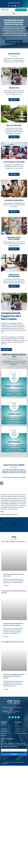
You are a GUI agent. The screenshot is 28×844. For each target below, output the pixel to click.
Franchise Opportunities (14, 2)
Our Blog (17, 731)
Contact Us (18, 729)
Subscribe (14, 754)
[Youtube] (15, 5)
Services (3, 733)
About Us (17, 726)
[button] (18, 5)
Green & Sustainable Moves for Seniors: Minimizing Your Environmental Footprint (14, 676)
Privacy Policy (4, 763)
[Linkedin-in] (13, 5)
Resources (3, 735)
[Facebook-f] (8, 5)
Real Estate (4, 729)
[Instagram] (10, 5)
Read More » (6, 585)
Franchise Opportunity (21, 733)
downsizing (7, 338)
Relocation (3, 726)
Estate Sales (4, 731)
